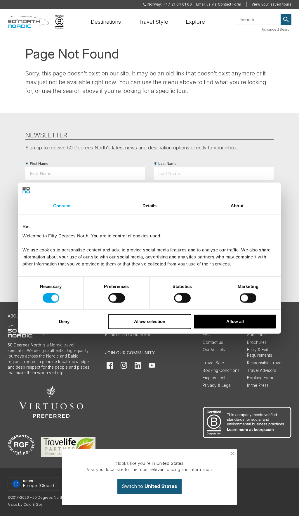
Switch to (149, 486)
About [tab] (237, 205)
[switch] (116, 298)
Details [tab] (149, 205)
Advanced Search (276, 29)
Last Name (167, 163)
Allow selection (149, 321)
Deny (64, 321)
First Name (39, 163)
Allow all (235, 321)
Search (286, 19)
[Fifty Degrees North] (28, 22)
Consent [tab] (62, 205)
